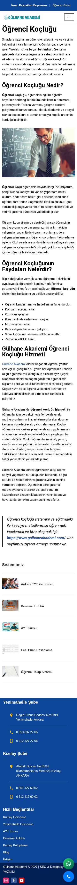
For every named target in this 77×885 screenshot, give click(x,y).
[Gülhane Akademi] (21, 17)
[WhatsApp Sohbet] (68, 863)
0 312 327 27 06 (27, 740)
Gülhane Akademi (13, 364)
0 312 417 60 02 (27, 796)
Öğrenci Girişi (61, 5)
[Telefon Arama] (68, 876)
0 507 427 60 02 (27, 788)
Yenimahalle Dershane (18, 824)
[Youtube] (21, 880)
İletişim (8, 859)
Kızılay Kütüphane (15, 845)
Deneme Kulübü (14, 838)
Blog (6, 852)
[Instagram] (6, 880)
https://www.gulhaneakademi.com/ (36, 538)
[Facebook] (14, 880)
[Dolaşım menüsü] (69, 16)
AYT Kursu (10, 831)
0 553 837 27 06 (27, 732)
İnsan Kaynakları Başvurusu (29, 5)
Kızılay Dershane (14, 817)
